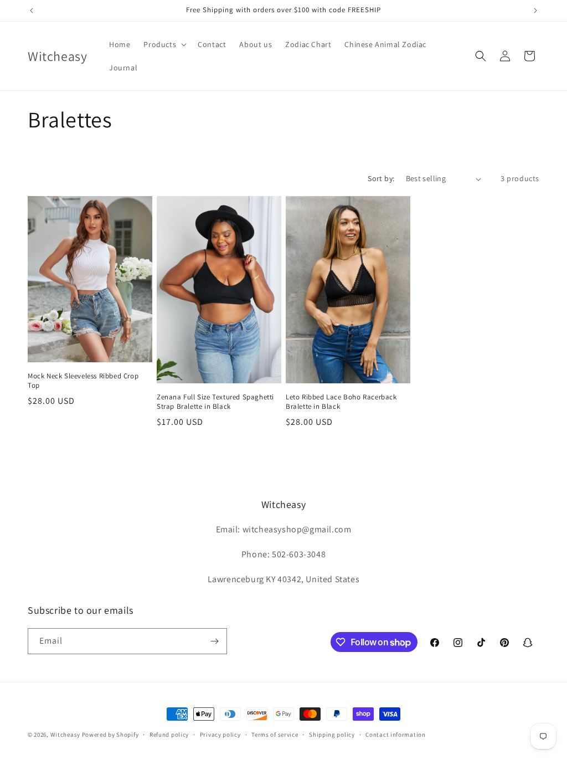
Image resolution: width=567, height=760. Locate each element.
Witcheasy (65, 734)
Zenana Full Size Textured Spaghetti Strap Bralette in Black (215, 402)
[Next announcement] (535, 10)
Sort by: (381, 178)
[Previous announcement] (31, 10)
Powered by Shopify (110, 734)
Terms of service (274, 734)
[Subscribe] (214, 641)
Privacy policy (220, 734)
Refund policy (169, 734)
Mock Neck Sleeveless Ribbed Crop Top (83, 381)
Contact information (395, 734)
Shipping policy (332, 734)
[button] (164, 44)
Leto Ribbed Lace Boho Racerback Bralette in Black (341, 402)
